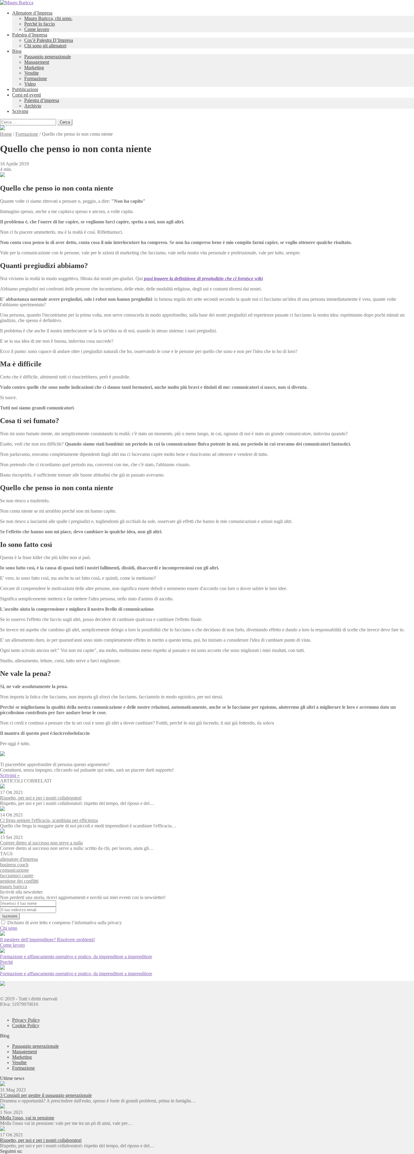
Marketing (34, 67)
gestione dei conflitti (19, 881)
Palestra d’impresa (41, 100)
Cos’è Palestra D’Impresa (48, 40)
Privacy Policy (26, 1020)
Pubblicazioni (25, 89)
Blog (17, 51)
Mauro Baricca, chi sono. (48, 18)
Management (36, 62)
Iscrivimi (9, 916)
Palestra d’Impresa (29, 34)
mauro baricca (13, 886)
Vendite (31, 73)
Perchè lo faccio (39, 23)
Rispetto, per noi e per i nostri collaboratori (41, 797)
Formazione (35, 78)
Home (6, 134)
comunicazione (14, 870)
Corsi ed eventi (26, 94)
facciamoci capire (16, 875)
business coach (14, 864)
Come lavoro (36, 29)
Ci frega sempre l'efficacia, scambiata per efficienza (49, 820)
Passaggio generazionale (47, 56)
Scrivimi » (10, 775)
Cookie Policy (25, 1025)
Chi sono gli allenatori (45, 45)
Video (30, 84)
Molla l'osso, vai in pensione (27, 1117)
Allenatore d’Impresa (32, 12)
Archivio (32, 105)
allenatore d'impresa (19, 859)
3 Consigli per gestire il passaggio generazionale (46, 1095)
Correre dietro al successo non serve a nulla (41, 842)
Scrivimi (20, 111)
